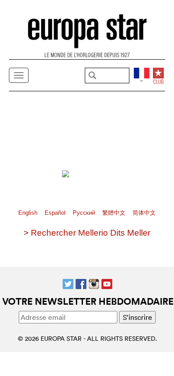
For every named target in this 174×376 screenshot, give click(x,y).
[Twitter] (68, 282)
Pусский (85, 212)
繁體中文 (114, 212)
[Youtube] (106, 282)
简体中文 (144, 212)
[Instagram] (93, 282)
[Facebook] (81, 282)
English (28, 212)
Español (56, 212)
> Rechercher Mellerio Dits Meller (87, 232)
